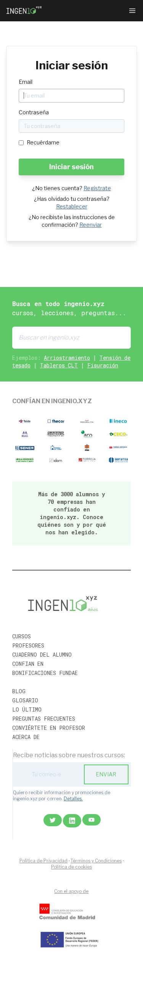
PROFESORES (28, 645)
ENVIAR (106, 774)
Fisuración (102, 365)
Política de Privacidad (43, 861)
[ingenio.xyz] (24, 10)
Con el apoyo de (71, 891)
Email (25, 82)
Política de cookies (71, 867)
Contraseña (34, 112)
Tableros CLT (59, 365)
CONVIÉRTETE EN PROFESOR (48, 727)
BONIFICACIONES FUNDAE (45, 672)
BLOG (19, 691)
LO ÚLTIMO (27, 709)
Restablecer (71, 206)
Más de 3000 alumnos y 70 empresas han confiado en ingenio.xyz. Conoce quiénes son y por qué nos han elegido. (71, 513)
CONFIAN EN (27, 663)
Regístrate (97, 188)
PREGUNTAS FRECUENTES (43, 718)
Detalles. (73, 798)
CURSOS (21, 636)
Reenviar (90, 224)
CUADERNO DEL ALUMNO (42, 654)
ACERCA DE (26, 737)
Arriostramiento (67, 357)
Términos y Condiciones (96, 861)
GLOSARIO (25, 700)
